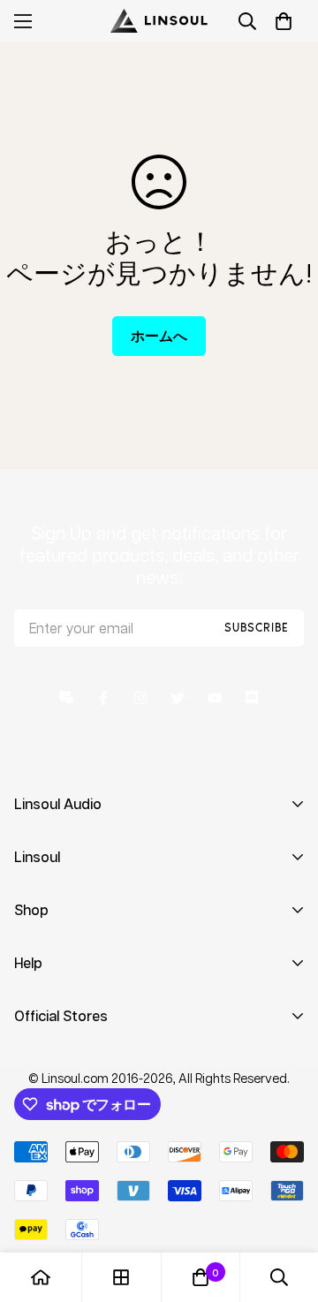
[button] (283, 21)
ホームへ (159, 336)
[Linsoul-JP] (159, 21)
